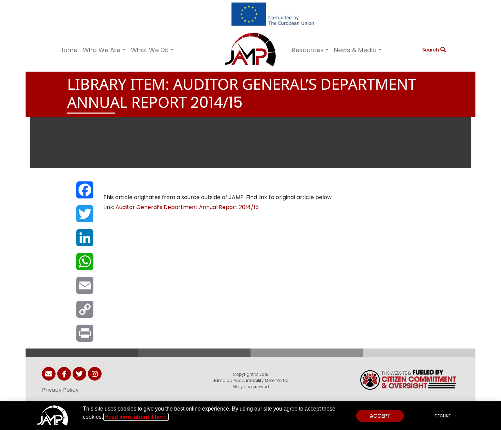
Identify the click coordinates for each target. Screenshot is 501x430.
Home (68, 50)
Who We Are (101, 50)
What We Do (150, 50)
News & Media (355, 50)
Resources (308, 50)
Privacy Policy (60, 390)
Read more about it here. (136, 417)
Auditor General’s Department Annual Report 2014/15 (187, 207)
